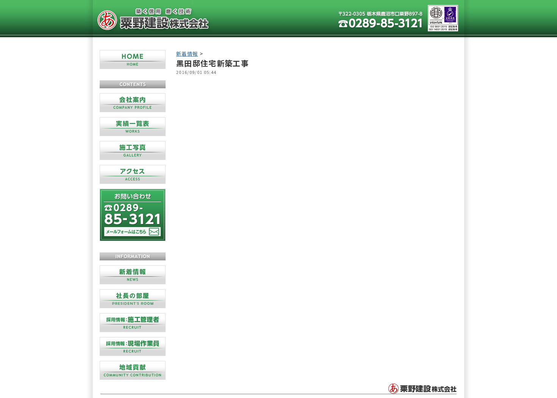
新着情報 (187, 53)
